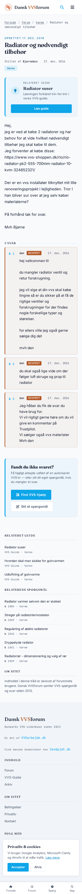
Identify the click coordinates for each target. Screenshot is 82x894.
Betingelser (13, 807)
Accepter (18, 867)
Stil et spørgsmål (34, 506)
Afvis (38, 867)
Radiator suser (38, 88)
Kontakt (10, 821)
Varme (40, 22)
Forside (10, 22)
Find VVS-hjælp (33, 495)
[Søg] (62, 7)
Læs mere (53, 857)
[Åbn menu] (72, 7)
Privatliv (10, 814)
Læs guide (41, 108)
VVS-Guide (13, 777)
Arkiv (8, 784)
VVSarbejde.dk (33, 738)
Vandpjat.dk (60, 749)
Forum (26, 22)
